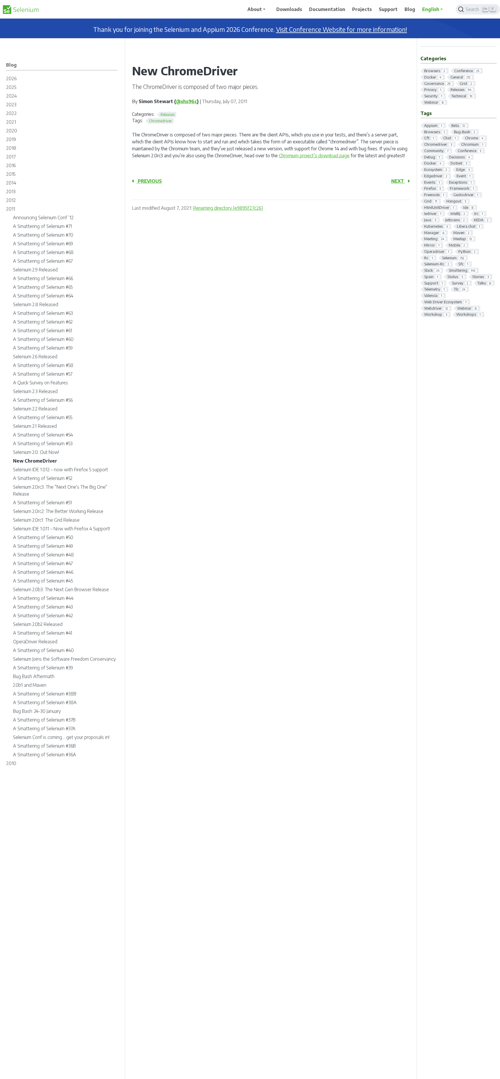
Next (398, 181)
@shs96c (186, 101)
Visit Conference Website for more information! (341, 29)
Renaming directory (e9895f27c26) (228, 208)
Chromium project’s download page (314, 155)
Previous (149, 181)
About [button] (254, 9)
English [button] (430, 9)
